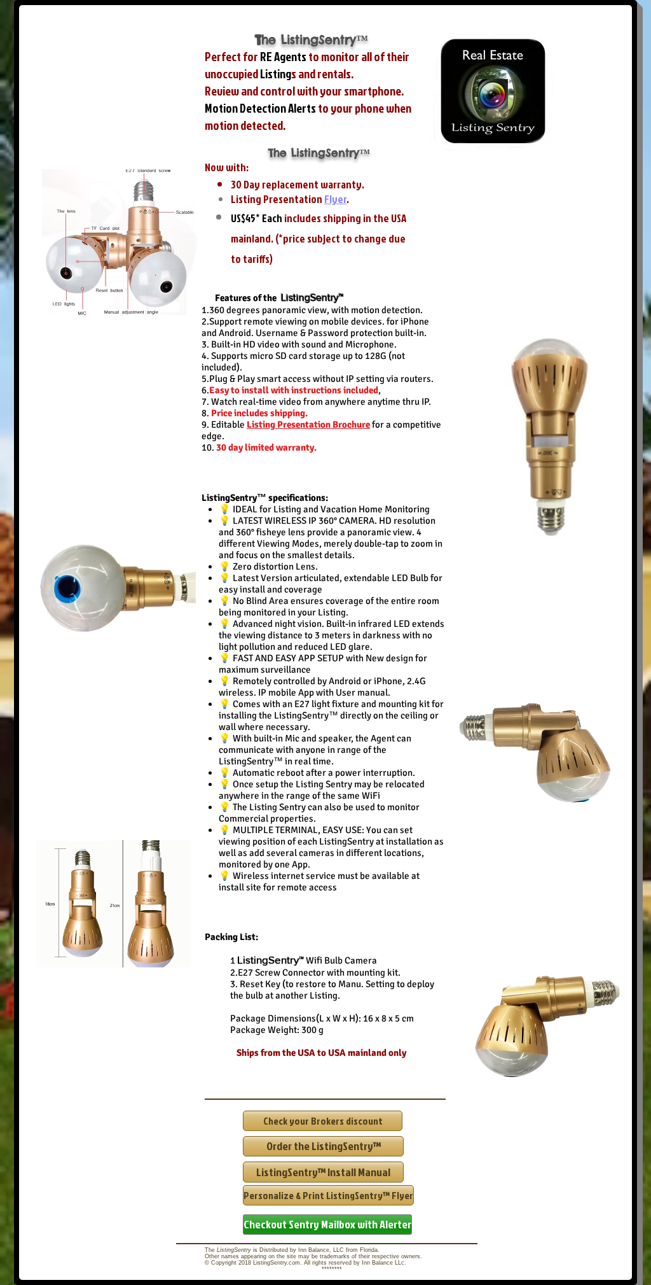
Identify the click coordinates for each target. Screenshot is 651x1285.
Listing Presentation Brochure (308, 424)
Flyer (335, 199)
